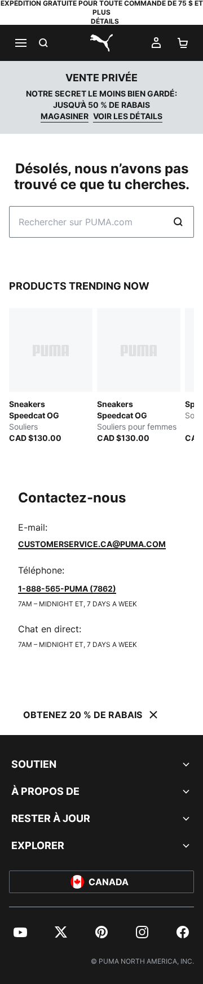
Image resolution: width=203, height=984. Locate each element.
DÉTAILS (105, 21)
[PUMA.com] (101, 43)
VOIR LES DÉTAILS (127, 116)
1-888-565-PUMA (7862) (67, 588)
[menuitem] (20, 932)
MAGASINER (65, 116)
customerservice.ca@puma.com (92, 544)
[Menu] (20, 43)
